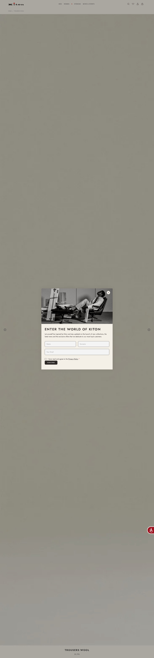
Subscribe (51, 363)
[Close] (108, 292)
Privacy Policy (73, 359)
